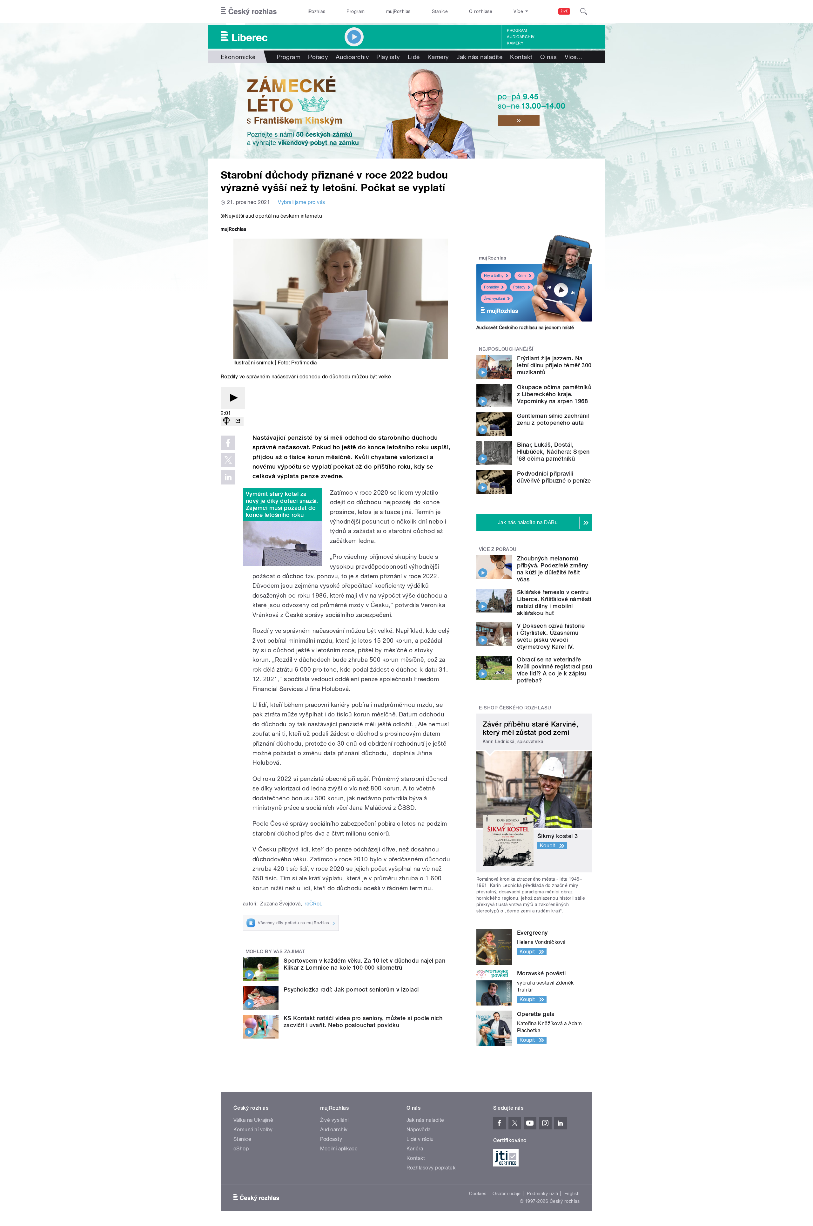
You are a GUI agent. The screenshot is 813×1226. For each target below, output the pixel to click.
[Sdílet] (238, 421)
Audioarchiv (520, 37)
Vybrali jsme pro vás (301, 202)
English (572, 1193)
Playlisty (388, 56)
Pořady (318, 56)
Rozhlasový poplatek (430, 1168)
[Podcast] (226, 421)
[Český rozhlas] (249, 11)
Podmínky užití (542, 1193)
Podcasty (331, 1139)
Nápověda (418, 1130)
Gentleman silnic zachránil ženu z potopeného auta (553, 419)
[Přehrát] (233, 398)
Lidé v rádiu (420, 1139)
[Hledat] (583, 11)
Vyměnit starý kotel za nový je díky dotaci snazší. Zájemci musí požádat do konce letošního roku (282, 504)
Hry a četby (493, 276)
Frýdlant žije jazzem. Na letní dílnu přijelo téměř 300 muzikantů (554, 365)
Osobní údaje (507, 1193)
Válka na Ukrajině (253, 1120)
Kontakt (521, 56)
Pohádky (491, 287)
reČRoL (314, 904)
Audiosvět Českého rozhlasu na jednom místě (525, 327)
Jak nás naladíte (480, 56)
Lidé (414, 56)
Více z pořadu (498, 549)
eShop (241, 1149)
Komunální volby (252, 1130)
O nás (548, 56)
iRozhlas (317, 11)
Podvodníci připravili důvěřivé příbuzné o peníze (554, 477)
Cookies (477, 1193)
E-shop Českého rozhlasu (515, 708)
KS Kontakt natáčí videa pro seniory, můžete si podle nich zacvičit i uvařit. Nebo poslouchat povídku (363, 1021)
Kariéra (414, 1149)
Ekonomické (238, 56)
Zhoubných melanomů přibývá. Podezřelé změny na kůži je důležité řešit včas (552, 569)
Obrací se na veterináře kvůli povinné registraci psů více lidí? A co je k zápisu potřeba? (554, 670)
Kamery (515, 43)
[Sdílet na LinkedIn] (228, 477)
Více (574, 56)
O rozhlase (480, 11)
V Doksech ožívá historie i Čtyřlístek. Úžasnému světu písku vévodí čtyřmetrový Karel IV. (551, 636)
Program (355, 11)
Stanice (440, 11)
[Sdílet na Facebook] (228, 443)
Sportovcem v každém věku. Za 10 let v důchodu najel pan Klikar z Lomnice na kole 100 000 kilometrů (364, 964)
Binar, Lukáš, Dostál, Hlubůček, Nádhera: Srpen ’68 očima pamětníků (553, 451)
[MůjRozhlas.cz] (233, 230)
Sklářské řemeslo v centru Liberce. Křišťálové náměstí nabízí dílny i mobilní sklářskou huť (554, 602)
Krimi (522, 276)
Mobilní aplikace (339, 1149)
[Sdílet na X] (228, 460)
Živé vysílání (494, 298)
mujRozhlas (398, 11)
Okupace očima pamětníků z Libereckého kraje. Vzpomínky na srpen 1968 (554, 394)
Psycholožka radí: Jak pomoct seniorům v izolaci (351, 989)
